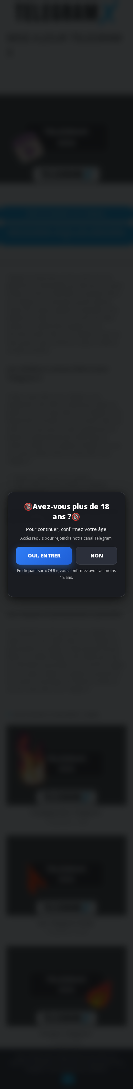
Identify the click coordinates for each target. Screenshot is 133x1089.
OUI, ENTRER (44, 555)
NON (96, 555)
